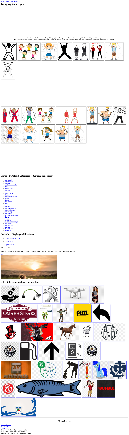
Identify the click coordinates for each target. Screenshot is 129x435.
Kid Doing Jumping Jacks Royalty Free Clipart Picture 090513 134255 (118, 120)
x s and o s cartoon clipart (12, 238)
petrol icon (8, 183)
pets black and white (11, 185)
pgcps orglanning (10, 210)
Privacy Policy (5, 426)
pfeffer (6, 195)
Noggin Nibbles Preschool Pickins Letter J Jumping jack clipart (28, 120)
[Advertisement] (64, 21)
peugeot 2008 (9, 193)
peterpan (7, 227)
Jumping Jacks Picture (96, 57)
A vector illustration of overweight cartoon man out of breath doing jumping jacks (61, 138)
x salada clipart (9, 241)
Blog (2, 1)
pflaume (7, 200)
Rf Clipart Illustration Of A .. (28, 140)
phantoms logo (9, 225)
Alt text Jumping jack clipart (9, 122)
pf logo (7, 217)
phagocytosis (8, 202)
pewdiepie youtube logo (12, 215)
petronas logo (9, 212)
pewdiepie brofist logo (11, 222)
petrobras (7, 206)
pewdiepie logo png (10, 208)
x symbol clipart (9, 245)
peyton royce (8, 223)
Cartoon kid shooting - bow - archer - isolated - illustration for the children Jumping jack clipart (46, 137)
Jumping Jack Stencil (7, 140)
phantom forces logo (11, 196)
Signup (12, 1)
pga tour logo (8, 188)
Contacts (6, 1)
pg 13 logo (8, 220)
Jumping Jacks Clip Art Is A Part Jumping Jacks (64, 57)
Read (2, 254)
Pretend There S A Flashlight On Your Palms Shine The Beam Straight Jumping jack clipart (80, 55)
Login (16, 1)
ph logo (7, 198)
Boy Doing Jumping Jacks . (112, 57)
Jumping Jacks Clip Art (48, 57)
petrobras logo (9, 181)
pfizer (6, 186)
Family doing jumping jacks (44, 122)
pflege (6, 203)
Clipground (9, 429)
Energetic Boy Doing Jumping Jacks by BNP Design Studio (76, 139)
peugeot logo (8, 180)
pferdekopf (8, 230)
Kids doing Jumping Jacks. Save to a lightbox (92, 120)
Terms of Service (6, 425)
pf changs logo (9, 228)
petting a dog (8, 213)
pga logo (7, 190)
